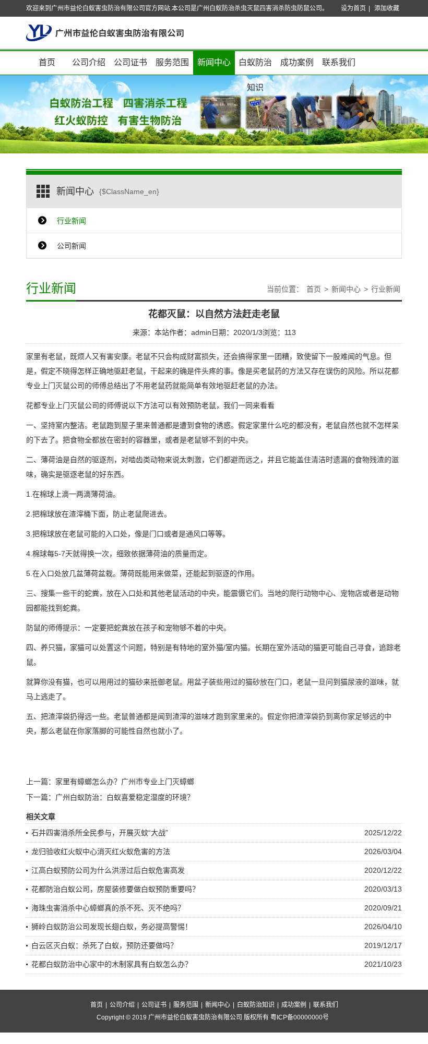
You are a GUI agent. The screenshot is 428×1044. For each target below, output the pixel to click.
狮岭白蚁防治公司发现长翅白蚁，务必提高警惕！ (111, 926)
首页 (47, 62)
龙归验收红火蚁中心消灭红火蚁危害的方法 (100, 851)
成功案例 (297, 62)
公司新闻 (71, 246)
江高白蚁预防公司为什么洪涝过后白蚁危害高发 (108, 870)
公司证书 (130, 62)
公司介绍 (88, 62)
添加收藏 (386, 8)
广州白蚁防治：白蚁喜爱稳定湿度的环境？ (124, 797)
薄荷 (48, 459)
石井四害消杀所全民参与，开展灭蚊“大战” (99, 833)
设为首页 (353, 8)
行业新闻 (71, 221)
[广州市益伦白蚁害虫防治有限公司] (105, 32)
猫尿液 (351, 682)
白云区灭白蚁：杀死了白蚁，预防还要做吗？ (104, 945)
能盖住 (300, 459)
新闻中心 (214, 62)
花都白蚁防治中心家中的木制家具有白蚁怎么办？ (111, 964)
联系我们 (338, 62)
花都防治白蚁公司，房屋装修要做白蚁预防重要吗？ (115, 889)
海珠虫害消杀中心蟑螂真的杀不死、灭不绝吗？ (108, 908)
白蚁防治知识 (255, 66)
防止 (120, 514)
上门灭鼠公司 (63, 385)
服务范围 (172, 62)
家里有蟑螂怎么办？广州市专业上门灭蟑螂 (124, 781)
